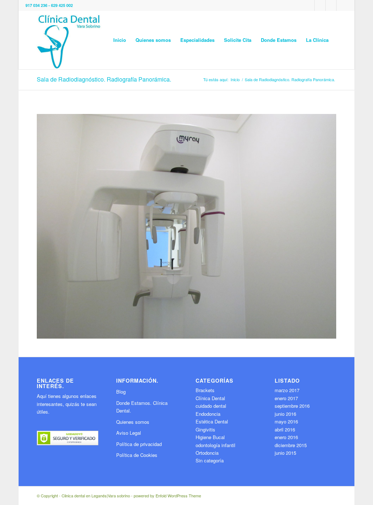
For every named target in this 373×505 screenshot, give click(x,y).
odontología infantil (215, 445)
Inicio (235, 79)
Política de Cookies (136, 454)
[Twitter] (320, 5)
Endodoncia (208, 413)
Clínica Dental (210, 398)
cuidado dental (211, 405)
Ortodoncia (207, 452)
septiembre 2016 (292, 405)
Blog (121, 391)
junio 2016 (285, 413)
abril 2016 (285, 429)
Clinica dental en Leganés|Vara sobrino (96, 495)
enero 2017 (286, 398)
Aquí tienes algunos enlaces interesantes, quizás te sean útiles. (67, 403)
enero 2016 (286, 437)
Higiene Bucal (210, 437)
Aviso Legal (128, 432)
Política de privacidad (139, 444)
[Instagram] (342, 5)
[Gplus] (309, 5)
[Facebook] (331, 5)
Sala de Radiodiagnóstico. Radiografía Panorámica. (104, 79)
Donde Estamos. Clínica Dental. (142, 406)
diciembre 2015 (291, 445)
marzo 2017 (287, 390)
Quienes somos (132, 421)
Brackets (205, 390)
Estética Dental (212, 421)
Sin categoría (210, 460)
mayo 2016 (286, 421)
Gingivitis (205, 429)
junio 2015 (285, 452)
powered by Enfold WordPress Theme (167, 495)
